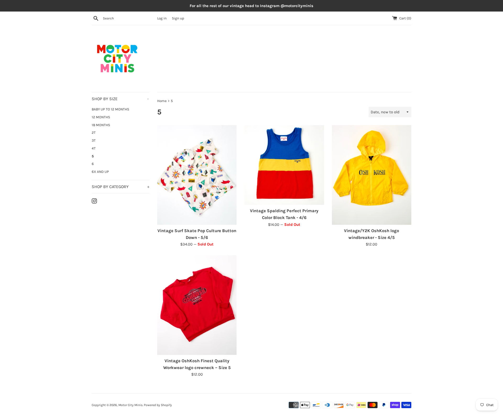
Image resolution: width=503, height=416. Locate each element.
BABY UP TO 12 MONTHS (110, 109)
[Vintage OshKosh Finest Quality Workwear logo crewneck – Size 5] (197, 305)
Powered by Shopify (158, 405)
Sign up (178, 18)
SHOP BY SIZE (120, 98)
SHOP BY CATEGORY (120, 186)
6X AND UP (100, 172)
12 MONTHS (101, 117)
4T (94, 148)
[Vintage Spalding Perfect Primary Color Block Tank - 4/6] (284, 165)
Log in (162, 18)
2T (94, 133)
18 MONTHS (101, 125)
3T (94, 140)
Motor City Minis (130, 405)
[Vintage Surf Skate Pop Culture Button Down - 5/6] (197, 175)
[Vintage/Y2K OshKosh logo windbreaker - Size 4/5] (371, 175)
